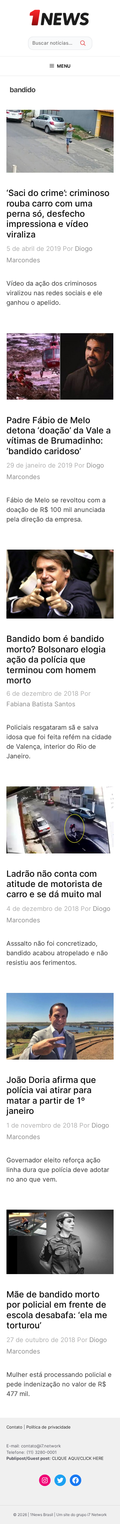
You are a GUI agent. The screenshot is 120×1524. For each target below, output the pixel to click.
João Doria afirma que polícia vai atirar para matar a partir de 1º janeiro (51, 1095)
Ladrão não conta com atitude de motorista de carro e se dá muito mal (54, 884)
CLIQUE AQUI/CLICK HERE (78, 1458)
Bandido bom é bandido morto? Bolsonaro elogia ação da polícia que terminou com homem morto (56, 660)
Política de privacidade (48, 1427)
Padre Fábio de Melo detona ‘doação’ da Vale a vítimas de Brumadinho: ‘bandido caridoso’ (58, 435)
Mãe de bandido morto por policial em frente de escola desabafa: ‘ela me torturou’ (56, 1310)
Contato (14, 1427)
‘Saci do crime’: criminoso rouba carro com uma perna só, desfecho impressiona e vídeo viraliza (57, 214)
